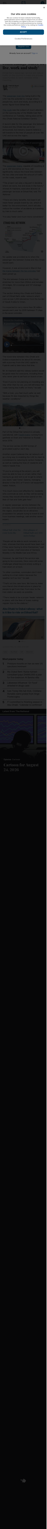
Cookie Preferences (23, 39)
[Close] (44, 7)
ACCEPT (23, 32)
